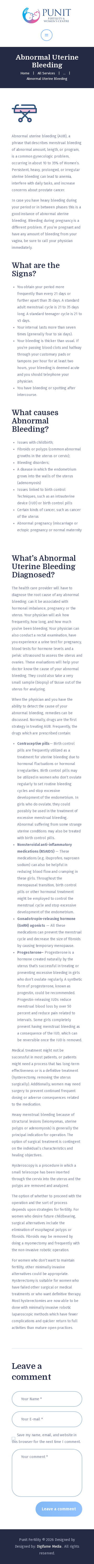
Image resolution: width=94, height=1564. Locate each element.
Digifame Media (49, 1546)
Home (25, 73)
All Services (46, 73)
